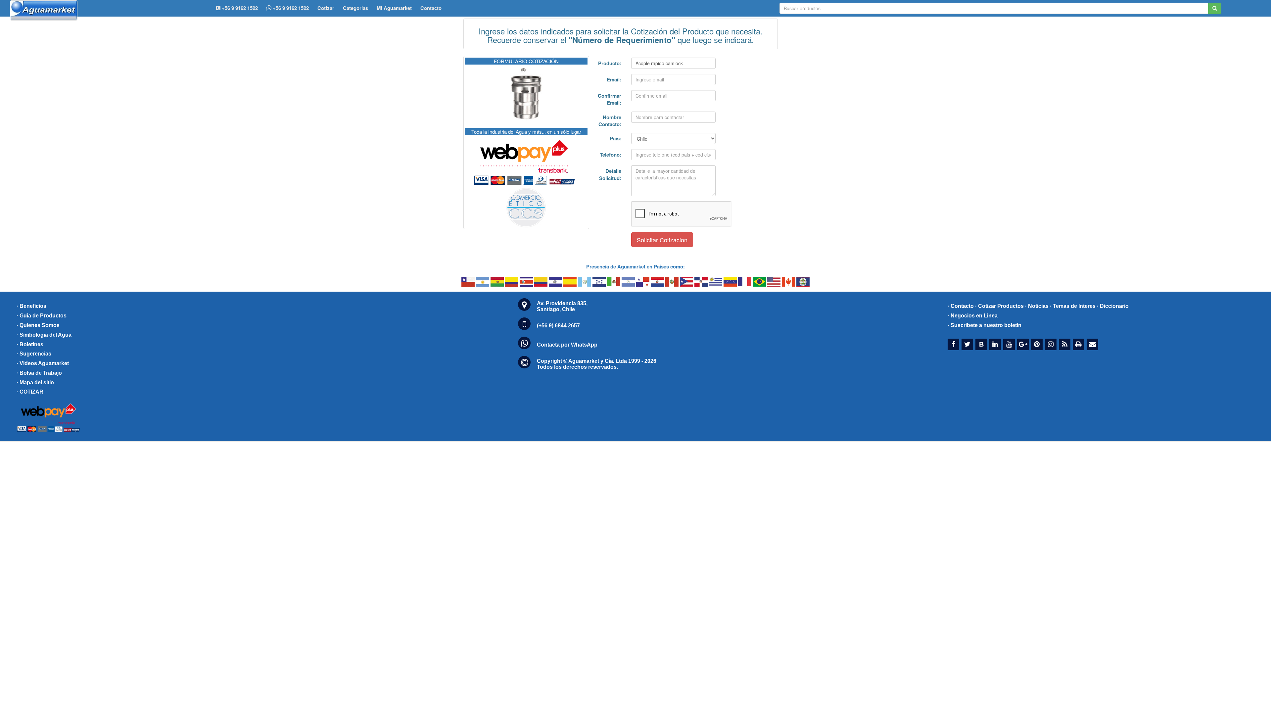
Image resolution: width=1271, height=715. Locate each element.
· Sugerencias (34, 354)
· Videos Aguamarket (43, 363)
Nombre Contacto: (609, 121)
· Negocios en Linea (973, 315)
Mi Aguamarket (394, 8)
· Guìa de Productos (42, 315)
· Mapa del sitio (35, 382)
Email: (614, 79)
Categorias (355, 8)
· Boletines (30, 344)
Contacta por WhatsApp (567, 345)
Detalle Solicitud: (610, 174)
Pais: (615, 138)
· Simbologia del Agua (44, 335)
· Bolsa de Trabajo (39, 373)
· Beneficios (31, 306)
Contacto (431, 8)
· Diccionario (1113, 306)
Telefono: (610, 154)
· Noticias (1037, 306)
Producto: (609, 63)
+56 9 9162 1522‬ (239, 8)
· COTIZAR (30, 392)
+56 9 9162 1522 (290, 8)
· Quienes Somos (38, 325)
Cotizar (325, 8)
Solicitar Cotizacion (662, 239)
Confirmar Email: (609, 99)
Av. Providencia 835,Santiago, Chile (562, 306)
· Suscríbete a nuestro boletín (984, 325)
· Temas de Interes (1073, 306)
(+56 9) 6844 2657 (558, 325)
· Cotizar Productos (999, 306)
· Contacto (961, 306)
